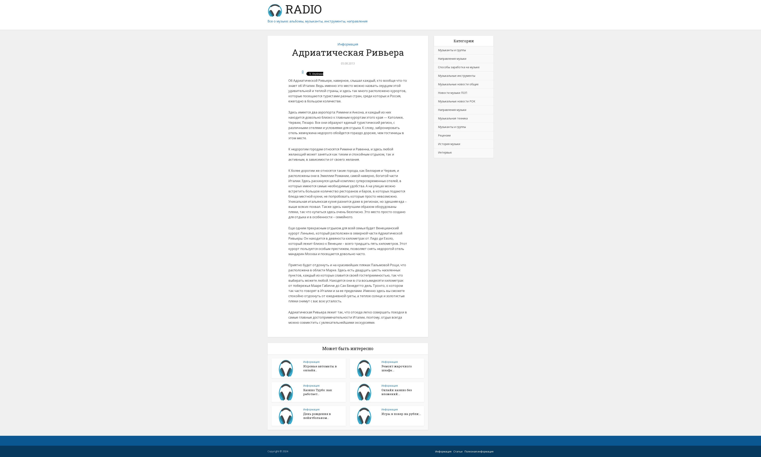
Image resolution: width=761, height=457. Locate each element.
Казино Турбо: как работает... (317, 392)
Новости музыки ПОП (452, 93)
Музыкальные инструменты (456, 76)
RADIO (302, 10)
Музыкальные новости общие (458, 84)
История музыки (449, 144)
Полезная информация (479, 451)
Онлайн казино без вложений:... (396, 392)
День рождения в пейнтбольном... (317, 416)
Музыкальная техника (453, 118)
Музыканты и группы (452, 50)
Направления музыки (452, 58)
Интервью (445, 152)
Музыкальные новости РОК (456, 101)
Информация (347, 44)
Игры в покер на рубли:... (401, 414)
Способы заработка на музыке (459, 67)
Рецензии (444, 135)
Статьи (458, 451)
